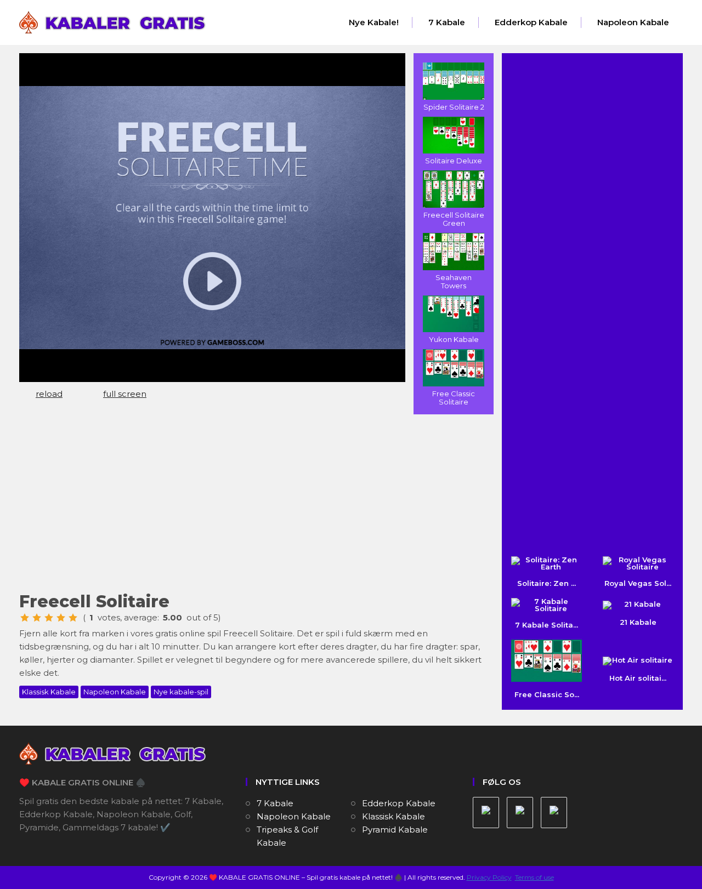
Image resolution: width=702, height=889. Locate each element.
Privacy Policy (489, 877)
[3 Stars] (48, 617)
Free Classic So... (546, 694)
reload (49, 394)
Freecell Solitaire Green (453, 218)
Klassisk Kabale (49, 691)
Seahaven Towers (453, 281)
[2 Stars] (36, 617)
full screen (124, 394)
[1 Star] (24, 617)
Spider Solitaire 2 (453, 106)
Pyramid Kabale (395, 829)
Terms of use (534, 877)
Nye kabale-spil (181, 691)
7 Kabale (446, 22)
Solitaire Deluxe (453, 160)
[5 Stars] (72, 617)
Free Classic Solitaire (453, 397)
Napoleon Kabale (633, 22)
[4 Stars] (60, 617)
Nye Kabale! (374, 22)
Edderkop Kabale (531, 22)
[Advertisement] (252, 502)
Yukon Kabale (454, 339)
